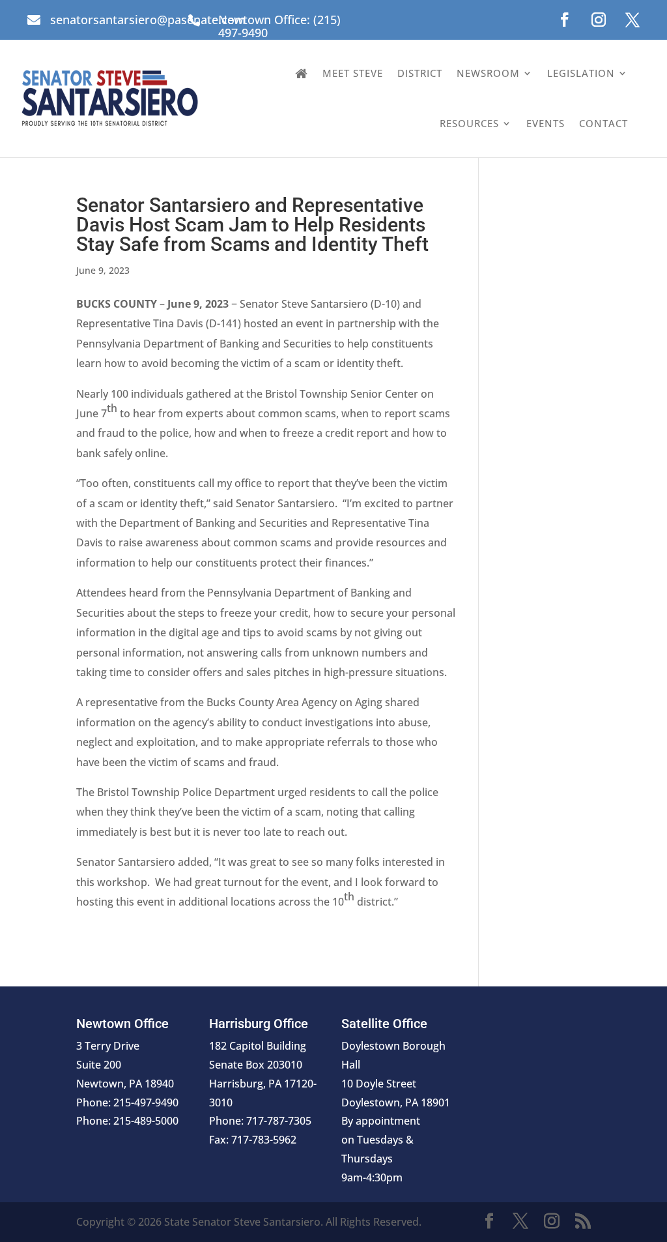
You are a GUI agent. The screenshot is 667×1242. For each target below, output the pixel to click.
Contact (603, 123)
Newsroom (488, 73)
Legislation (581, 73)
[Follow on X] (632, 19)
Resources (469, 123)
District (419, 73)
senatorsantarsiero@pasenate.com (148, 19)
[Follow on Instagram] (598, 19)
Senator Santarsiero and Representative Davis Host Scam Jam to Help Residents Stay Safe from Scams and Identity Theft (252, 225)
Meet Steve (352, 73)
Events (545, 123)
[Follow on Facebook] (564, 19)
